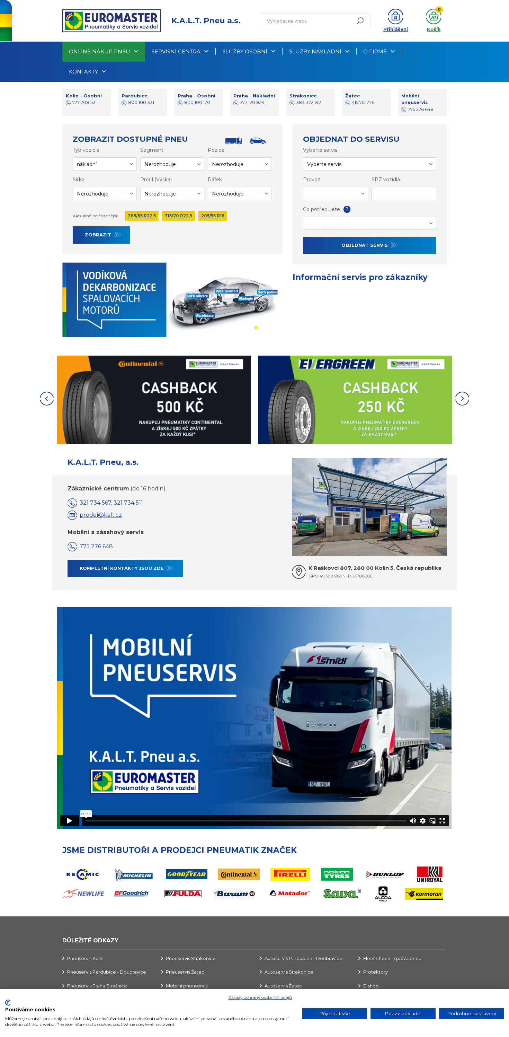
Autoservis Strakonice (289, 972)
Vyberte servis (320, 150)
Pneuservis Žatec (185, 972)
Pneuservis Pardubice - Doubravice (106, 972)
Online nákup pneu (99, 51)
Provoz (311, 179)
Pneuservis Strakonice (191, 958)
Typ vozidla (86, 150)
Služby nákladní (315, 51)
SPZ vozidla (386, 179)
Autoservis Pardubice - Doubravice (303, 958)
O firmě (375, 51)
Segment (151, 150)
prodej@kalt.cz (101, 515)
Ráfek (215, 179)
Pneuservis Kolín (85, 958)
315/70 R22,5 (178, 215)
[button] (395, 21)
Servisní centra (176, 51)
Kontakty (83, 71)
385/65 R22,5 (142, 215)
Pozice (216, 150)
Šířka (78, 179)
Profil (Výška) (156, 179)
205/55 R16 (212, 215)
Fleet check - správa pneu (392, 958)
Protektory (375, 972)
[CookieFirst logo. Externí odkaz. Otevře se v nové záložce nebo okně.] (7, 1003)
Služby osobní (244, 51)
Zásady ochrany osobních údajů (260, 997)
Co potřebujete (325, 209)
